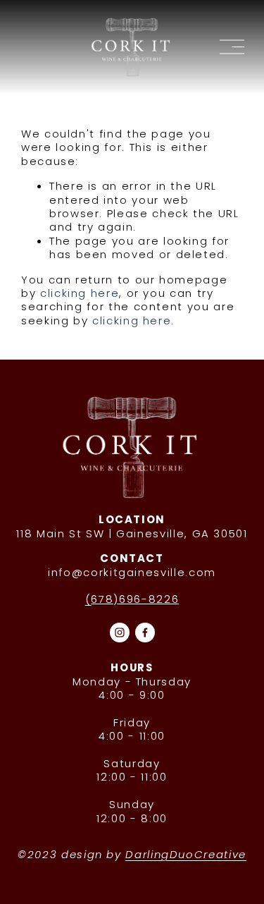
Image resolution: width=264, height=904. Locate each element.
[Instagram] (120, 632)
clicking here (79, 293)
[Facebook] (145, 632)
